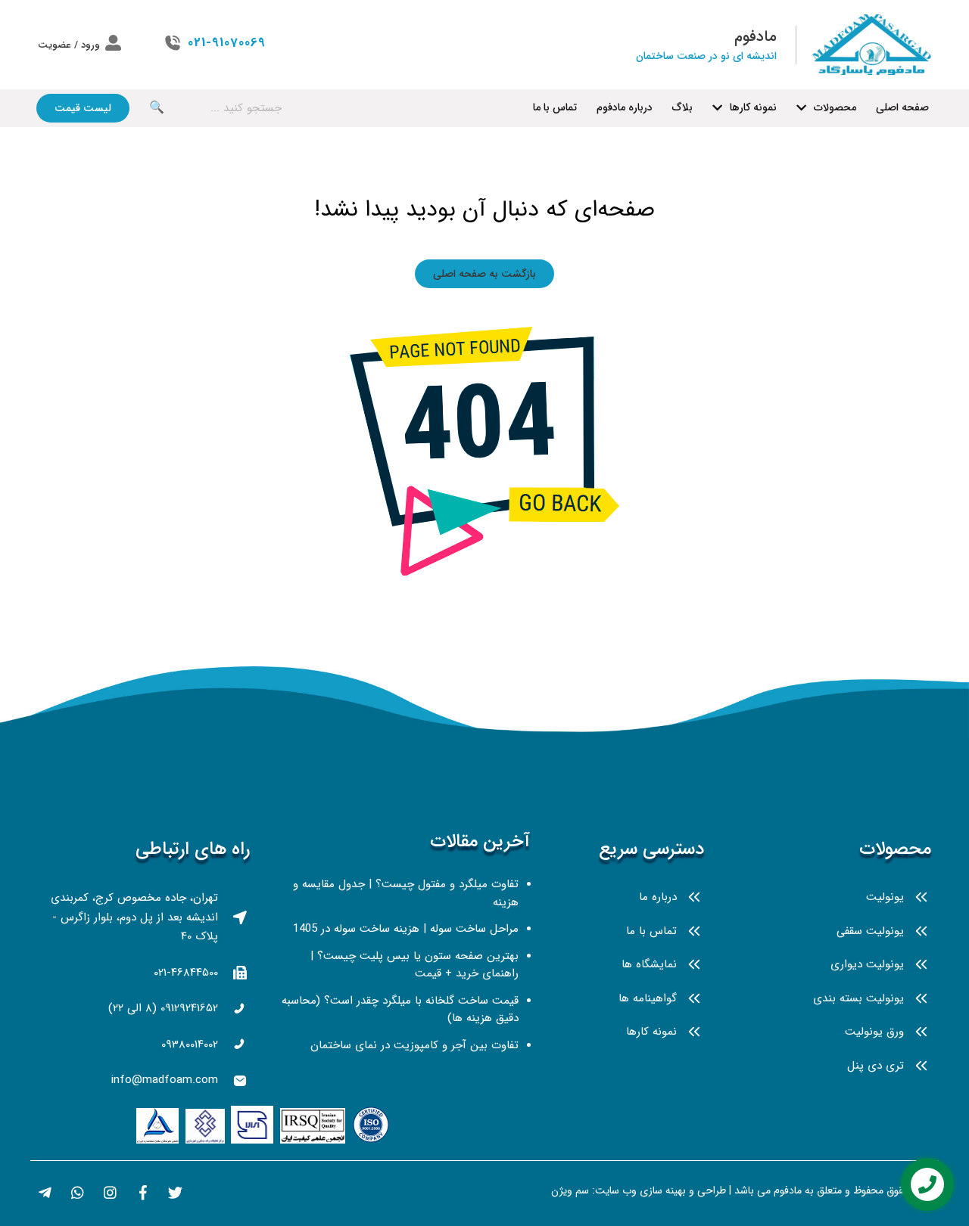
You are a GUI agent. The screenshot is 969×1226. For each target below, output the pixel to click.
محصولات (835, 107)
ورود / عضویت (69, 45)
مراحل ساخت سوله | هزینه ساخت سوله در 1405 (406, 929)
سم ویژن (570, 1190)
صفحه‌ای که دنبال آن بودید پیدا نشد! (484, 210)
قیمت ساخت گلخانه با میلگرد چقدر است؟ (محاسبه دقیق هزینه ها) (400, 1010)
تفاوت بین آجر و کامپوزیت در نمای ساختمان (414, 1045)
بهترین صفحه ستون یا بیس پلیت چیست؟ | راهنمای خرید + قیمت (414, 965)
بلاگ (682, 107)
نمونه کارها (753, 107)
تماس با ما (555, 107)
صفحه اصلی (902, 107)
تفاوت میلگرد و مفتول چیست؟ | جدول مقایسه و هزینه (406, 893)
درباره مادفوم (625, 107)
